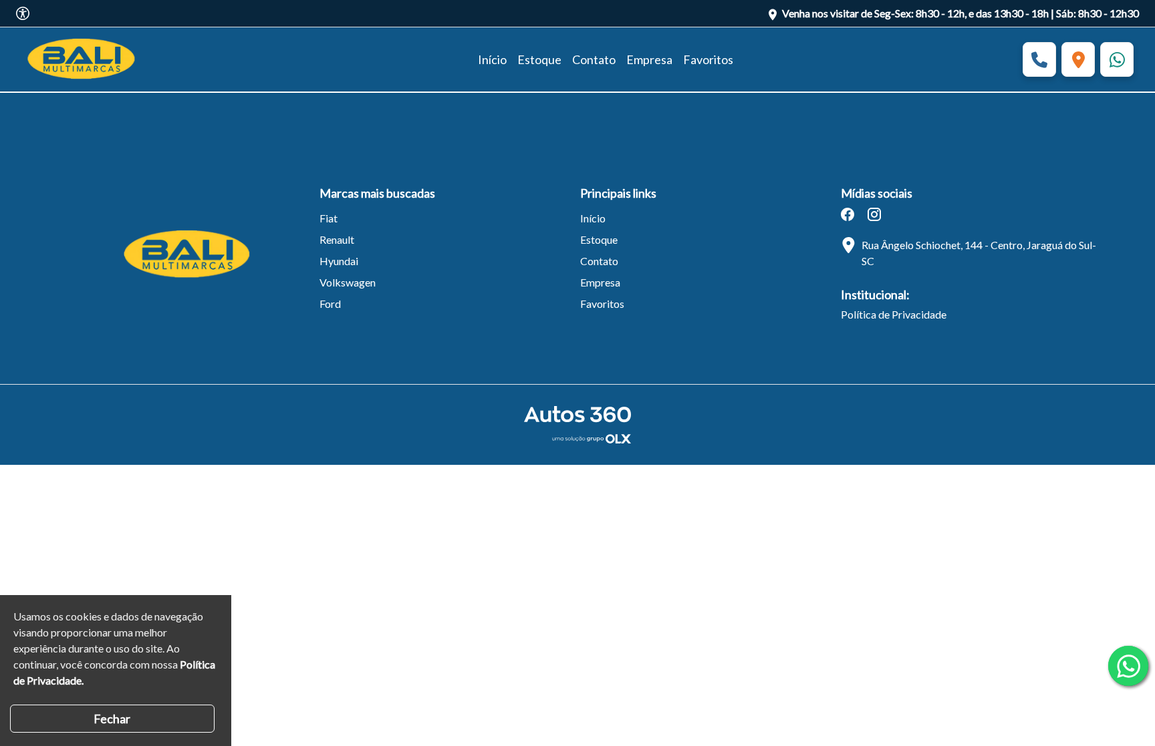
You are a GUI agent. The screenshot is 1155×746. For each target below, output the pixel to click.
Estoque (539, 59)
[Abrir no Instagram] (874, 214)
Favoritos (708, 59)
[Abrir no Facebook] (847, 214)
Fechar (112, 718)
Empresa (649, 59)
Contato (594, 59)
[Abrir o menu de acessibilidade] (22, 13)
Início (492, 59)
